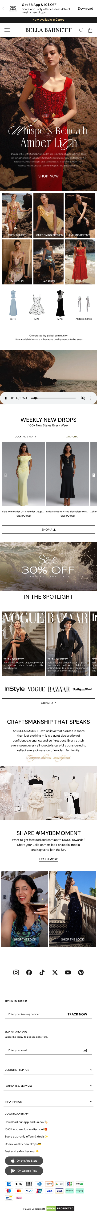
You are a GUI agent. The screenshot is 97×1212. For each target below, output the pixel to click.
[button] (7, 30)
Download (85, 8)
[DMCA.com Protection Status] (60, 1208)
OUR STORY (48, 703)
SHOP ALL (48, 530)
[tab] (47, 186)
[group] (24, 479)
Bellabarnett (38, 1208)
